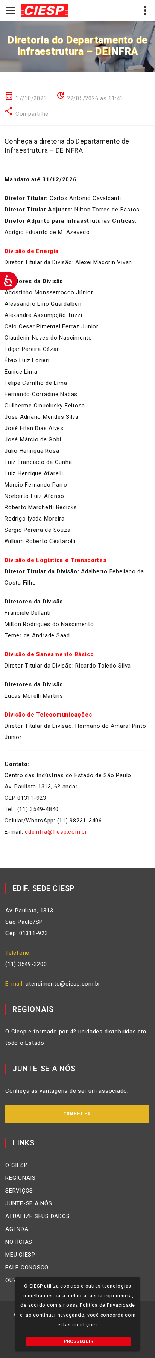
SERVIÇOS (19, 1190)
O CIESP (16, 1165)
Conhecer (77, 1113)
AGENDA (17, 1229)
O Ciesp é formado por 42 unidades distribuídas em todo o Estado (75, 1037)
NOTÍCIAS (18, 1242)
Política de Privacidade (107, 1305)
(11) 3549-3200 (26, 964)
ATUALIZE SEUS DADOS (37, 1216)
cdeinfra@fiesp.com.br (56, 831)
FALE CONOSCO (27, 1267)
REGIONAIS (20, 1177)
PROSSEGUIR (78, 1341)
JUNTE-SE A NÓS (28, 1203)
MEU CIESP (20, 1254)
